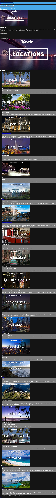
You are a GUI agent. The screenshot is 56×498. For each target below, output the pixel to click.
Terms (11, 495)
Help (9, 495)
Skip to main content (3, 0)
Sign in (14, 8)
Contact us (4, 495)
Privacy (13, 495)
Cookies (15, 495)
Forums (4, 8)
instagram (1, 495)
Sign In (6, 9)
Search (6, 8)
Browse (1, 8)
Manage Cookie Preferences (21, 495)
